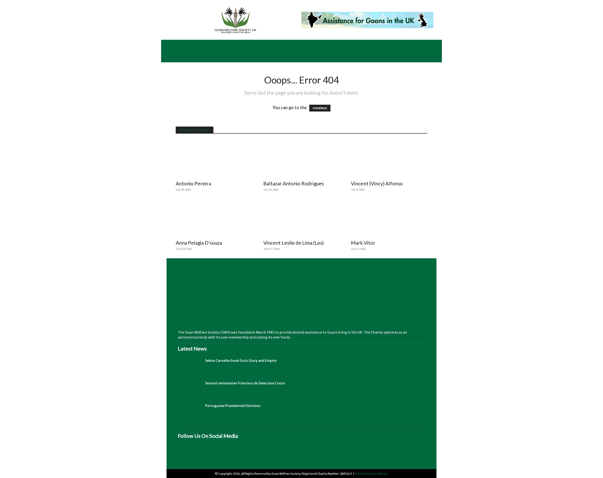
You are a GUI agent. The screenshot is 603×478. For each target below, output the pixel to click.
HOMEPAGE (320, 108)
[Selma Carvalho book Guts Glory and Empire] (189, 366)
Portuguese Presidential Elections (232, 406)
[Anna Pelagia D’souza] (214, 218)
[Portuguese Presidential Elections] (189, 411)
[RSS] (205, 455)
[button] (431, 56)
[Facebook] (186, 455)
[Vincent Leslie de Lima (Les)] (301, 218)
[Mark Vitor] (389, 218)
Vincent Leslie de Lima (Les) (293, 243)
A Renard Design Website (371, 473)
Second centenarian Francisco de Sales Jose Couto (245, 383)
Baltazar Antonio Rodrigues (293, 183)
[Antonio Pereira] (214, 158)
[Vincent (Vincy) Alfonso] (389, 158)
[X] (224, 455)
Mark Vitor (363, 243)
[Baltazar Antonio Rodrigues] (301, 158)
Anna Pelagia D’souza (199, 243)
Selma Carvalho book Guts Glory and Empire (241, 360)
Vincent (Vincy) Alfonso (377, 183)
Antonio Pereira (193, 183)
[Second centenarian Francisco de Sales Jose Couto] (189, 389)
